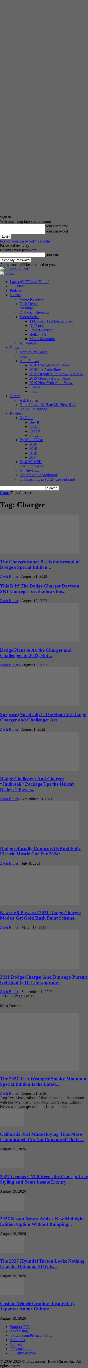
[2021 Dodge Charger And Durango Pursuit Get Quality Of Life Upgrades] (39, 967)
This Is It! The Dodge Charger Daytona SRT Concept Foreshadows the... (39, 588)
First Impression (32, 466)
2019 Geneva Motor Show (50, 378)
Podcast (16, 290)
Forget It (36, 435)
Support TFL (20, 1327)
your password (56, 231)
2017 (33, 457)
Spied (24, 356)
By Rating (27, 418)
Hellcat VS (37, 334)
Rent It (34, 431)
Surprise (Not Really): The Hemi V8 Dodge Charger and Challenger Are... (43, 717)
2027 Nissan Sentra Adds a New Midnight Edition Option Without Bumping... (42, 1221)
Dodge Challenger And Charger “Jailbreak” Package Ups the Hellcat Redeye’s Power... (37, 784)
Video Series (29, 317)
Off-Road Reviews (34, 312)
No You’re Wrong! (34, 409)
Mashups (26, 308)
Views (15, 396)
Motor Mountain (42, 339)
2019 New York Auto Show (51, 383)
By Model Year (31, 440)
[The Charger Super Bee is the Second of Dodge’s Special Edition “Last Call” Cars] (39, 552)
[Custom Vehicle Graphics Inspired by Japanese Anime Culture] (12, 1294)
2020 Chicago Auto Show (49, 365)
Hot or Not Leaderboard (38, 475)
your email (53, 255)
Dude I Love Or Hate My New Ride (48, 405)
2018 (33, 453)
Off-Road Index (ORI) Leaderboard (47, 479)
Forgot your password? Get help (25, 241)
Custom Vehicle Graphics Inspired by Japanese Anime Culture (37, 1306)
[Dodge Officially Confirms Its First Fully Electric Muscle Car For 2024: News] (39, 839)
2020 (33, 444)
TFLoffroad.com (23, 1353)
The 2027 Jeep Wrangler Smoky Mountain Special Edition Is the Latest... (43, 1081)
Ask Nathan (29, 400)
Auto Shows (29, 361)
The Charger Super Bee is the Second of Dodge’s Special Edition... (40, 564)
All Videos (28, 343)
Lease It (35, 427)
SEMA (34, 387)
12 (13, 996)
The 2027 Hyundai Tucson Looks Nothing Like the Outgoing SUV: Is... (42, 1263)
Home (5, 493)
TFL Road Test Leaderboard (51, 321)
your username (56, 226)
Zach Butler (9, 576)
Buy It (34, 422)
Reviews (16, 413)
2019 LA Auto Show (45, 369)
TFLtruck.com (21, 1349)
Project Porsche (41, 330)
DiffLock (36, 326)
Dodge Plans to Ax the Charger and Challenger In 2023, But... (36, 653)
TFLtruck (17, 286)
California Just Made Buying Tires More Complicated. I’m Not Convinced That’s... (42, 1137)
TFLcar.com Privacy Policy (31, 1335)
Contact (16, 1344)
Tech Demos (29, 304)
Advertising (19, 1331)
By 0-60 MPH (31, 462)
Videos (15, 295)
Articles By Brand (34, 352)
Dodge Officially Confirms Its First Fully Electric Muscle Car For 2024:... (40, 851)
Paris (33, 391)
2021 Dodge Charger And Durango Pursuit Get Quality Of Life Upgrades (43, 979)
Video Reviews (31, 299)
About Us (17, 1340)
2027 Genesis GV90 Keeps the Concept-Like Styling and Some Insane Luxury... (44, 1179)
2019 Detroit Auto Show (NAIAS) (56, 374)
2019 (33, 448)
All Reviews (29, 470)
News (14, 347)
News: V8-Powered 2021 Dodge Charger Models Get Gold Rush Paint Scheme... (40, 915)
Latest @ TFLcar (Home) (29, 282)
